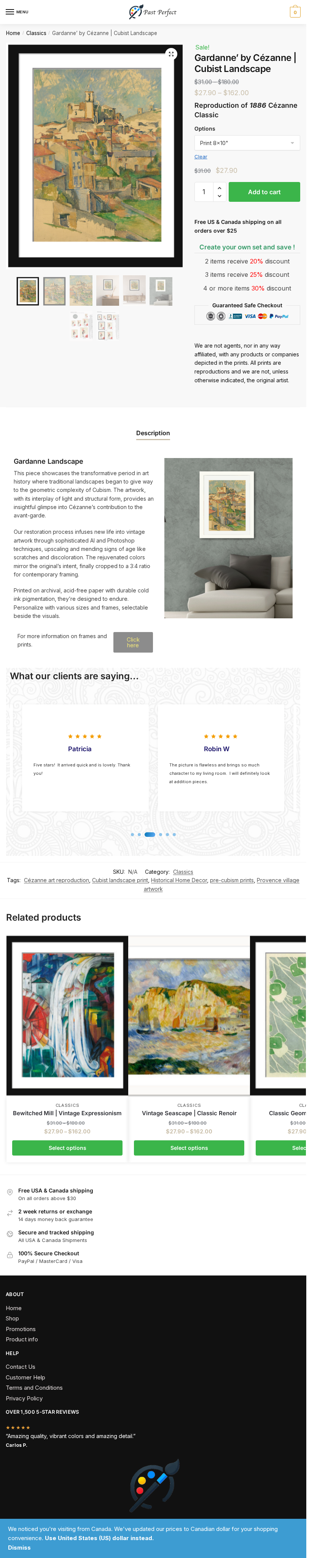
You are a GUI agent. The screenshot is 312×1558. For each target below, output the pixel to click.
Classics (36, 33)
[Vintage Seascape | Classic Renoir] (189, 1015)
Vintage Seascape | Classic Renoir (189, 1113)
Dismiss (19, 1547)
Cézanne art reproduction (56, 880)
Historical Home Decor (179, 880)
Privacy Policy (24, 1398)
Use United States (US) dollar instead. (99, 1538)
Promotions (21, 1329)
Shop (12, 1318)
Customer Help (25, 1377)
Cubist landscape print (120, 880)
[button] (171, 54)
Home (13, 33)
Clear (200, 156)
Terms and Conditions (34, 1387)
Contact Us (20, 1366)
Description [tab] (153, 433)
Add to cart (264, 192)
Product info (22, 1339)
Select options (67, 1148)
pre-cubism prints (232, 880)
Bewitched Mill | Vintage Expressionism (67, 1113)
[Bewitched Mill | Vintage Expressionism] (67, 1015)
